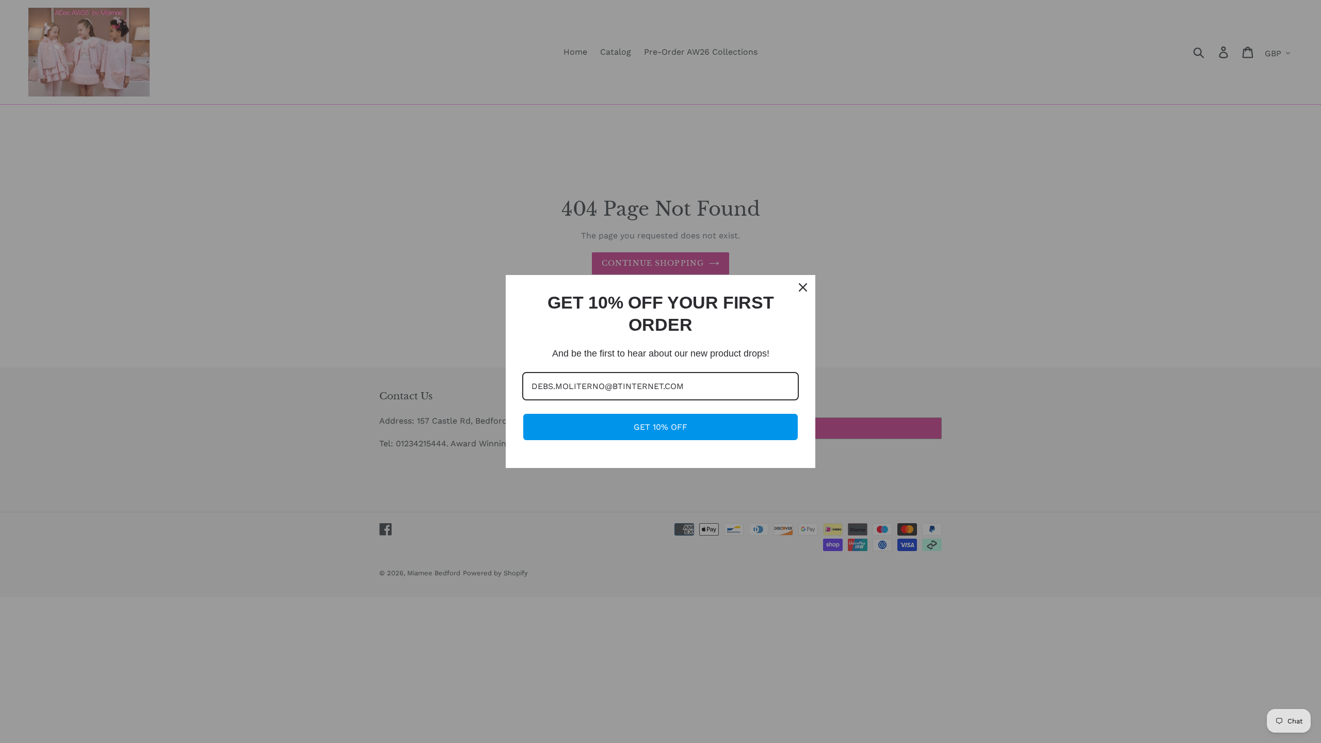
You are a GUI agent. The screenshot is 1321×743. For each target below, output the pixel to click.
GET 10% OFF (660, 427)
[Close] (803, 287)
